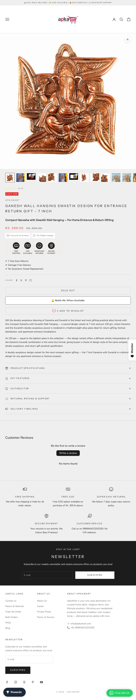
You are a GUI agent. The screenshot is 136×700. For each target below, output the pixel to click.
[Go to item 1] (10, 177)
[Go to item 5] (52, 177)
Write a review (68, 453)
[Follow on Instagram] (15, 682)
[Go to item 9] (95, 177)
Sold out (68, 290)
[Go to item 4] (41, 177)
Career (40, 606)
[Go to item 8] (84, 177)
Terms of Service (45, 617)
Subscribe (95, 575)
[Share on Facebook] (16, 280)
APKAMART (12, 200)
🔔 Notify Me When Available (68, 300)
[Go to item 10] (105, 177)
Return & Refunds (14, 606)
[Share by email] (30, 280)
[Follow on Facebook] (7, 682)
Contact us (10, 600)
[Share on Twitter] (21, 280)
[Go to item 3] (31, 176)
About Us (42, 600)
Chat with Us (122, 693)
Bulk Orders (11, 617)
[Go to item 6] (63, 177)
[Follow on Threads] (24, 682)
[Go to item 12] (126, 177)
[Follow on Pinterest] (32, 682)
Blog (7, 628)
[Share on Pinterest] (26, 280)
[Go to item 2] (20, 177)
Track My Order (13, 611)
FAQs (8, 622)
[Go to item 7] (73, 176)
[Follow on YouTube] (41, 682)
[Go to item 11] (116, 177)
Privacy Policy (44, 611)
